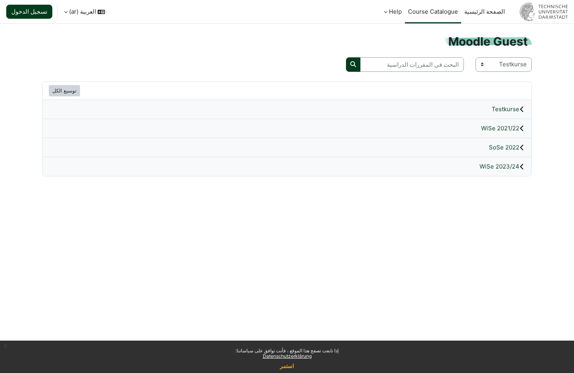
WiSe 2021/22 (500, 128)
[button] (84, 11)
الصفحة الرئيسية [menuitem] (484, 11)
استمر (287, 365)
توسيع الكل (64, 90)
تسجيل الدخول (29, 11)
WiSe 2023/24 (499, 166)
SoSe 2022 (504, 147)
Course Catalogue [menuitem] (433, 11)
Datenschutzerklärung (287, 356)
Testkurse (505, 109)
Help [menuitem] (395, 11)
